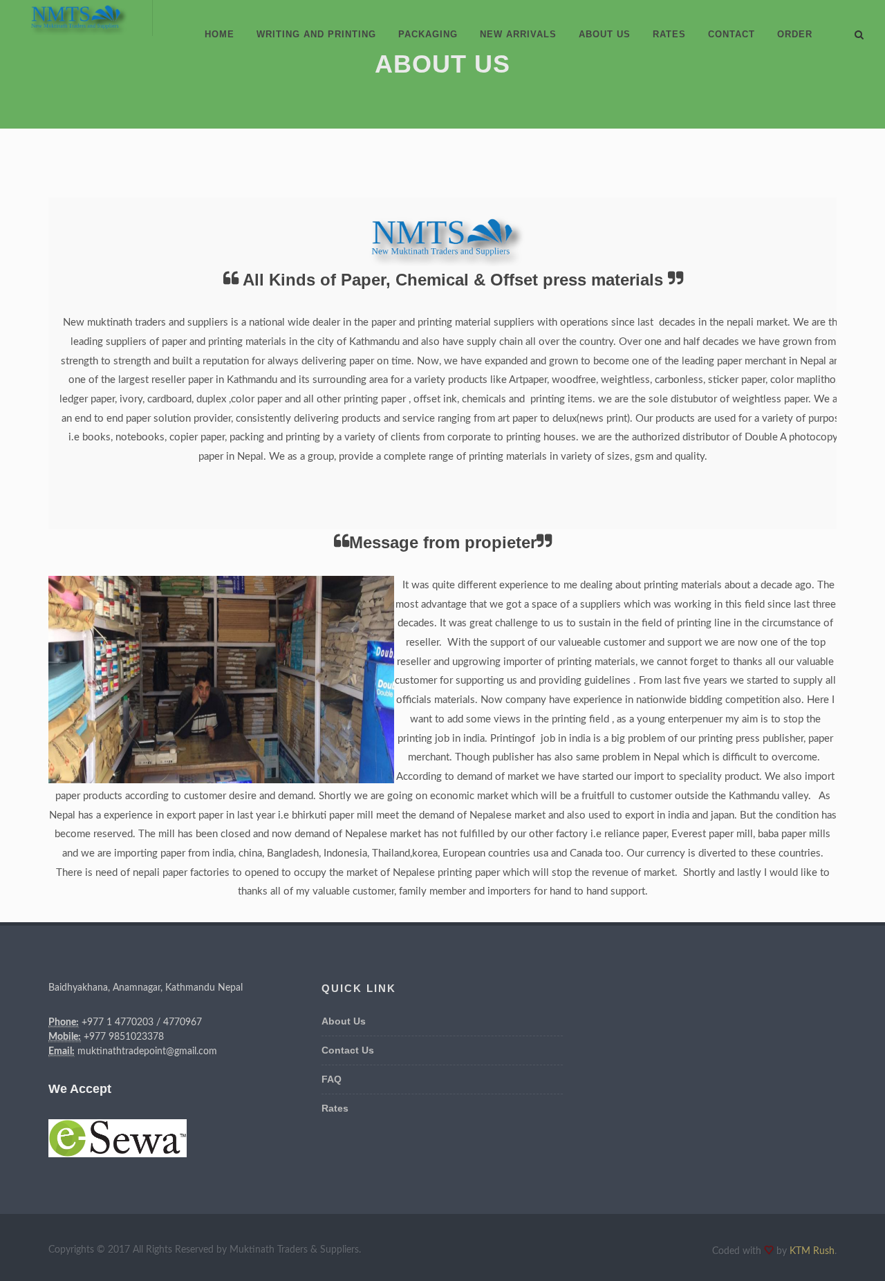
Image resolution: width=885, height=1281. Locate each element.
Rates (335, 1108)
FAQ (332, 1079)
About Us (344, 1021)
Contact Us (348, 1050)
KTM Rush (812, 1251)
